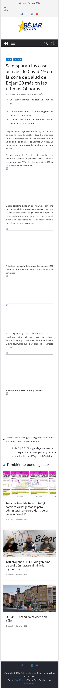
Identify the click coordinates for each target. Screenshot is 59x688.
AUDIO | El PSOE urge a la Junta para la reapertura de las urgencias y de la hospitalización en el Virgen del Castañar (32, 452)
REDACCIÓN (38, 94)
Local (9, 59)
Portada (18, 59)
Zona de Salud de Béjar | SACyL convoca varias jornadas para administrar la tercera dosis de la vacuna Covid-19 (27, 509)
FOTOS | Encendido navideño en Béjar (26, 618)
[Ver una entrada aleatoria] (52, 43)
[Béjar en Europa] (6, 43)
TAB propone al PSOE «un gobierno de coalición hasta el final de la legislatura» (28, 565)
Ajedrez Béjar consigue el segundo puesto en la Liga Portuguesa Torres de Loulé (30, 439)
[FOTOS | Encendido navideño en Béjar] (29, 586)
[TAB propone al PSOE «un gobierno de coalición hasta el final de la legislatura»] (29, 531)
